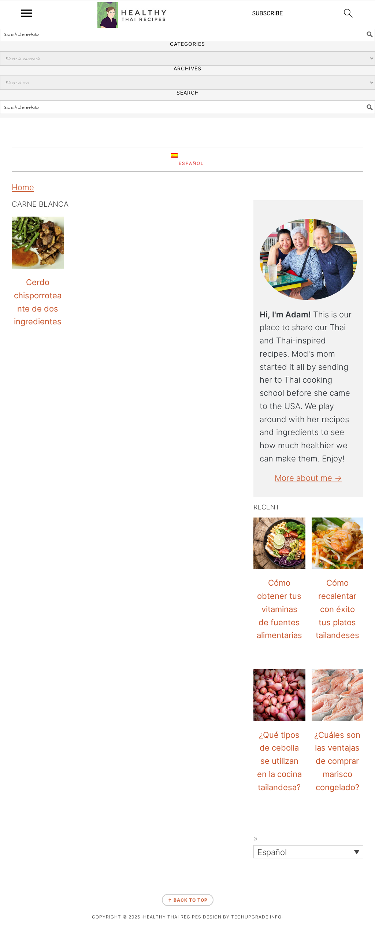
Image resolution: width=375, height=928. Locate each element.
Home (23, 187)
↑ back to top (188, 900)
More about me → (308, 478)
